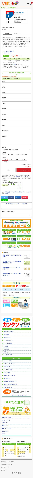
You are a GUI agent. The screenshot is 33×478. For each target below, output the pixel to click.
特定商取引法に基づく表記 (12, 203)
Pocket (24, 197)
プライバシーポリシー (6, 464)
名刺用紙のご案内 (6, 417)
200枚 (23, 159)
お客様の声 (4, 423)
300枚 (5, 161)
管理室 (3, 434)
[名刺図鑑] (9, 4)
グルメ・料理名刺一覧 (9, 51)
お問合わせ (24, 203)
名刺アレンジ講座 (6, 428)
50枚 (11, 159)
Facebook (11, 197)
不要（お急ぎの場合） (22, 154)
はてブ (18, 197)
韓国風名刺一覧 (7, 53)
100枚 (17, 159)
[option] (16, 17)
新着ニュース (5, 425)
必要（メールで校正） (8, 154)
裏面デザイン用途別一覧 (22, 177)
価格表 (14, 64)
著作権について (5, 467)
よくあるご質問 (6, 420)
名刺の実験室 (5, 431)
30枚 (5, 159)
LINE (4, 200)
